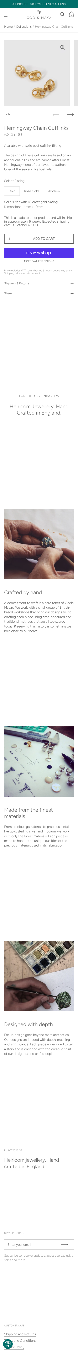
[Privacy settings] (8, 1344)
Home (8, 27)
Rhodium (53, 191)
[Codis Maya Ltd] (39, 14)
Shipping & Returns (17, 283)
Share (8, 293)
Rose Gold (31, 191)
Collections (24, 27)
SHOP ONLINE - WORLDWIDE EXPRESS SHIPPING (39, 4)
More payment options (39, 261)
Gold (12, 191)
